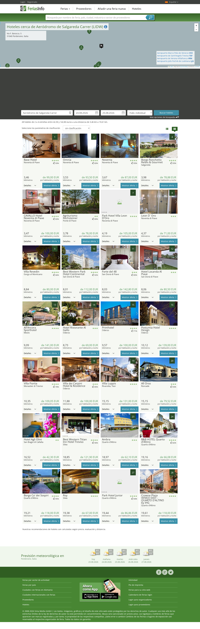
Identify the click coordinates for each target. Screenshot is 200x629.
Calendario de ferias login (140, 594)
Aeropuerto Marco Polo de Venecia (175, 53)
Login (22, 2)
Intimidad (133, 580)
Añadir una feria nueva (112, 8)
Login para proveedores (139, 604)
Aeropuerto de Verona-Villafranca (174, 58)
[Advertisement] (100, 88)
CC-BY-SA (197, 66)
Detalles (27, 185)
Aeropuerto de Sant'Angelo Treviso (175, 55)
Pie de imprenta (136, 585)
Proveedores (83, 8)
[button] (100, 44)
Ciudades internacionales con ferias (38, 594)
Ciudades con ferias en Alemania (37, 590)
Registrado (32, 2)
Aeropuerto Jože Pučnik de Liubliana (175, 61)
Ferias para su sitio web (139, 590)
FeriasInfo (34, 8)
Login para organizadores (140, 599)
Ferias (65, 8)
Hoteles (136, 8)
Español (173, 2)
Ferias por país (29, 585)
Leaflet (171, 66)
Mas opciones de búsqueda (162, 117)
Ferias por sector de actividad (35, 580)
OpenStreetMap (184, 66)
